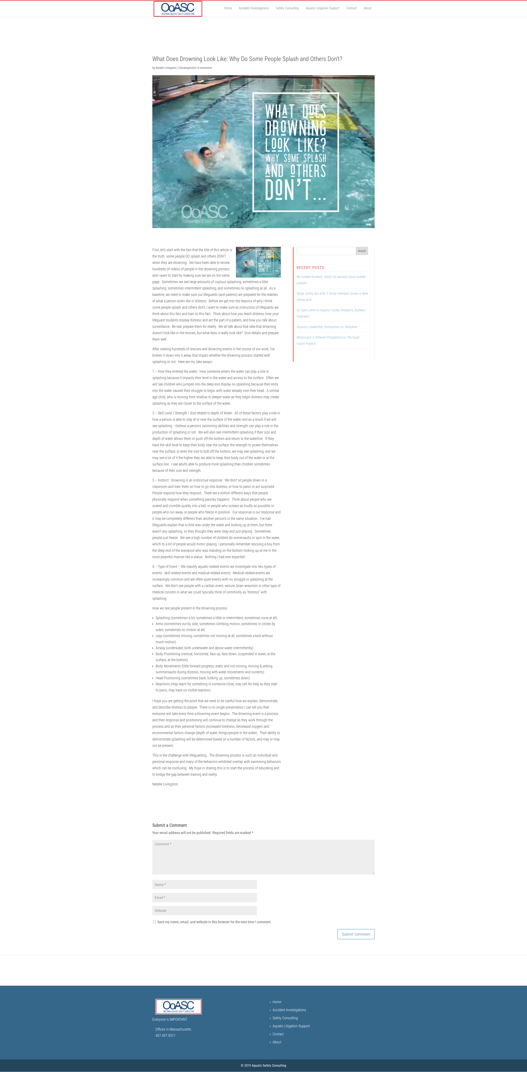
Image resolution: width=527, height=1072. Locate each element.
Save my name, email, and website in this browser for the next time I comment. (214, 922)
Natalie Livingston (166, 67)
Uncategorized (187, 67)
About (368, 8)
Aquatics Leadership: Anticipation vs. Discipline (327, 327)
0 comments (205, 67)
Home (228, 8)
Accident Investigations (254, 8)
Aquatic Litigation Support (322, 8)
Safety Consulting (287, 8)
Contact (351, 8)
